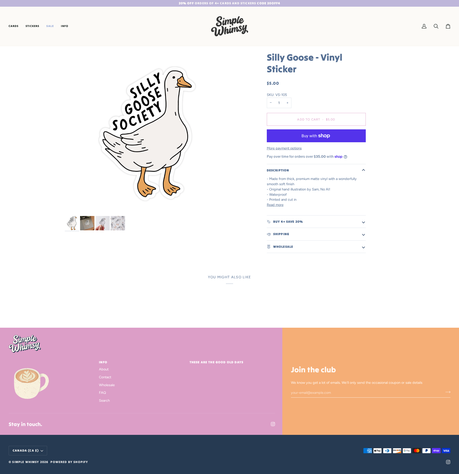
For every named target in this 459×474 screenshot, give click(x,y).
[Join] (446, 392)
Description (278, 170)
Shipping (281, 234)
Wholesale (107, 385)
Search (104, 400)
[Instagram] (273, 424)
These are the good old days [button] (217, 362)
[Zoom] (147, 134)
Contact (105, 377)
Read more (275, 205)
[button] (15, 26)
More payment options (284, 148)
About (104, 369)
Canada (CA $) (26, 450)
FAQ (102, 392)
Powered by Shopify (69, 462)
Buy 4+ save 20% (287, 222)
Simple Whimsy (25, 462)
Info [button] (103, 362)
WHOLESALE (282, 247)
